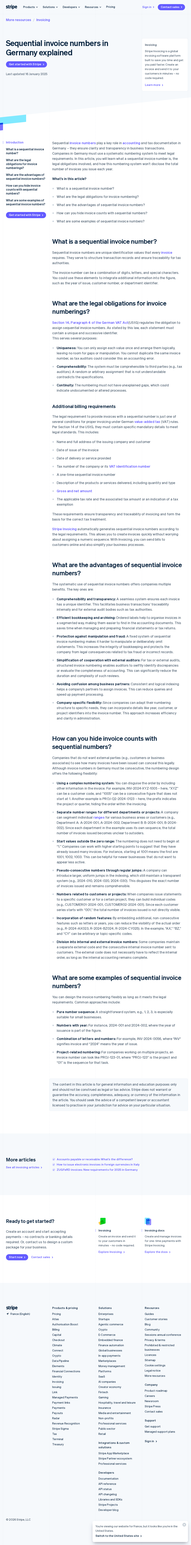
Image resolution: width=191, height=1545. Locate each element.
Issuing (56, 1387)
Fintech (103, 1392)
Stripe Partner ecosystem (115, 1458)
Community (152, 1329)
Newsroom (152, 1401)
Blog (148, 1324)
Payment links (61, 1402)
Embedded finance (110, 1340)
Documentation (108, 1478)
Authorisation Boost (65, 1324)
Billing (56, 1329)
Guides (149, 1314)
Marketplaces (107, 1361)
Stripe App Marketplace (113, 1453)
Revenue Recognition (66, 1423)
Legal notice (153, 1370)
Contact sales (170, 7)
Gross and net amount (74, 491)
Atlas (55, 1319)
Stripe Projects (108, 1504)
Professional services (112, 1423)
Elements (58, 1366)
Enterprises (105, 1314)
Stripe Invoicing (64, 529)
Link (54, 1392)
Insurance (104, 1408)
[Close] (183, 1525)
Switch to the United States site (117, 1536)
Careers (150, 1396)
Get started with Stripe (25, 64)
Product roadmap (156, 1390)
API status (105, 1489)
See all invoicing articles (22, 1167)
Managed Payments (65, 1397)
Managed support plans (160, 1431)
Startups (104, 1319)
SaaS (101, 1376)
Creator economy (109, 1387)
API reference (107, 1484)
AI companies (107, 1381)
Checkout (58, 1340)
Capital (56, 1335)
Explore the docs (156, 1252)
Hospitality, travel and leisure (117, 1402)
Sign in (146, 7)
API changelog (107, 1494)
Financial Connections (66, 1371)
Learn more (152, 85)
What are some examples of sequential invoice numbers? (25, 202)
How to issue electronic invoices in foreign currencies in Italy (98, 1164)
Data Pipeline (60, 1361)
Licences (150, 1355)
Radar (56, 1418)
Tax (54, 1434)
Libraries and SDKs (110, 1499)
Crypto (56, 1355)
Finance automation (111, 1345)
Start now (16, 1257)
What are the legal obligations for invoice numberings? (21, 164)
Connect (57, 1350)
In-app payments (109, 1355)
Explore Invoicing (110, 1252)
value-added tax (147, 421)
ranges (99, 817)
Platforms (104, 1371)
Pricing (110, 6)
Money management (111, 1366)
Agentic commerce (110, 1324)
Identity (57, 1376)
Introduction (15, 142)
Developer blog (108, 1510)
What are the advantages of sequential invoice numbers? (25, 177)
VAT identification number (130, 466)
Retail (102, 1434)
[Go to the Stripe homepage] (10, 1308)
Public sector (106, 1428)
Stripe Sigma (60, 1428)
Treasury (58, 1444)
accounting (131, 143)
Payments (58, 1408)
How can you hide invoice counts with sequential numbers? (23, 189)
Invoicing (43, 20)
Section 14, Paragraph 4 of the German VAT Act (90, 322)
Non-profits (106, 1418)
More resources (18, 20)
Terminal (57, 1439)
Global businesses (110, 1350)
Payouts (57, 1413)
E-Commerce (106, 1335)
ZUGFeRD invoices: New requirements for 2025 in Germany (97, 1169)
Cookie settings (155, 1365)
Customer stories (156, 1319)
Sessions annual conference (163, 1335)
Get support (153, 1426)
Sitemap (150, 1360)
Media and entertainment (114, 1413)
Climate (57, 1345)
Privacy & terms (155, 1340)
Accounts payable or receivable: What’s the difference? (95, 1159)
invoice (166, 252)
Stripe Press (153, 1406)
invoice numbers (83, 143)
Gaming (103, 1397)
